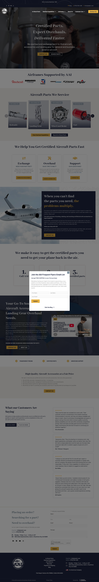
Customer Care (79, 11)
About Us (70, 11)
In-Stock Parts (36, 11)
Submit (35, 301)
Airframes (61, 11)
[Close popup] (68, 273)
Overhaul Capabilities (48, 11)
